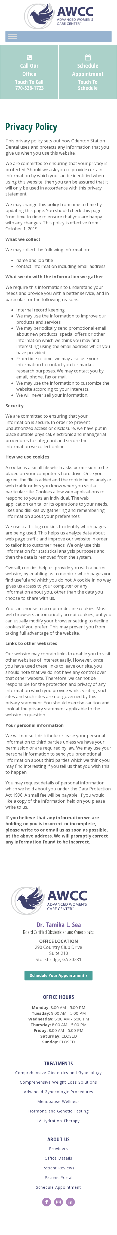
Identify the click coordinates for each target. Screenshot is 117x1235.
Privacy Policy (64, 1222)
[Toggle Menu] (12, 36)
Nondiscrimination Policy (92, 1222)
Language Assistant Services (32, 1222)
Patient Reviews (58, 1168)
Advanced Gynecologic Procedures (58, 1092)
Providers (58, 1149)
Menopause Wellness (58, 1101)
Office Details (58, 1158)
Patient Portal (59, 1177)
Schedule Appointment (58, 1187)
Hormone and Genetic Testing (58, 1111)
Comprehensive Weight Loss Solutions (58, 1082)
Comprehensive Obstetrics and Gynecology (58, 1073)
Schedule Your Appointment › (58, 975)
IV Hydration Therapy (58, 1121)
